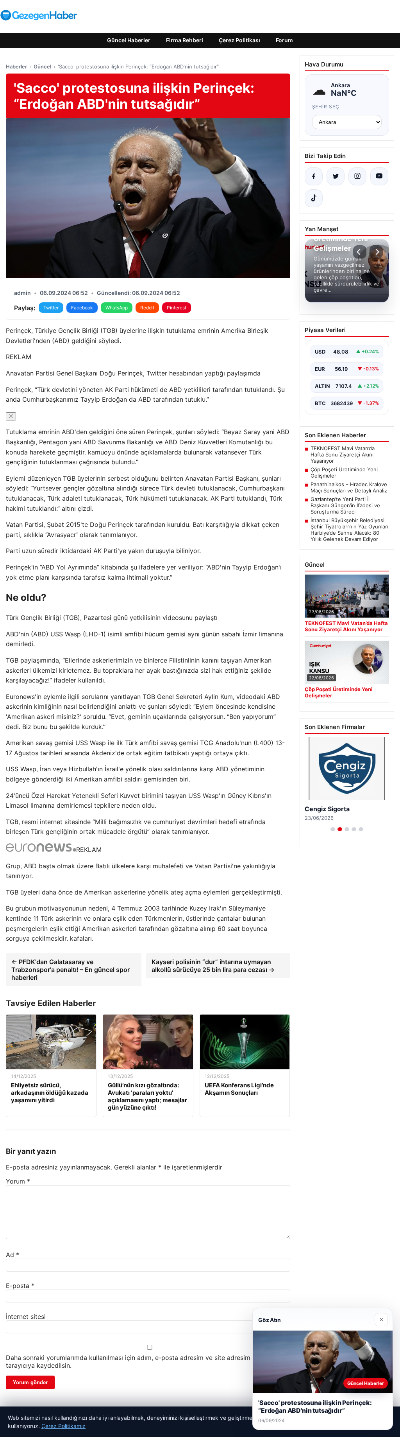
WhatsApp (116, 308)
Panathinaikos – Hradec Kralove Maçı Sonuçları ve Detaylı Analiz (349, 487)
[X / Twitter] (336, 176)
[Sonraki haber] (376, 252)
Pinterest (176, 308)
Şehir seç (326, 107)
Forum (284, 40)
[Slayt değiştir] (332, 829)
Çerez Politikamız (63, 1426)
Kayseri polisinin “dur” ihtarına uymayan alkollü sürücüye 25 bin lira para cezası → (213, 966)
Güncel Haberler (128, 40)
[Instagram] (357, 176)
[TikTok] (314, 198)
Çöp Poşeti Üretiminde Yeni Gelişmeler (344, 472)
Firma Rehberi (184, 40)
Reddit (147, 308)
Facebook (82, 308)
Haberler (16, 66)
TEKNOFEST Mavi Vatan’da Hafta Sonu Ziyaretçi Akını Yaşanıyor (343, 454)
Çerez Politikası (239, 40)
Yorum (18, 1181)
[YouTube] (379, 176)
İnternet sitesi (26, 1316)
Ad (12, 1255)
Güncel (42, 66)
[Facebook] (314, 176)
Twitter (51, 308)
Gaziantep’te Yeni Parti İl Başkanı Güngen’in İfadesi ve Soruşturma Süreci (345, 505)
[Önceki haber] (359, 252)
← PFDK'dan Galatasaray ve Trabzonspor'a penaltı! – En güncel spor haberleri (70, 969)
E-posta (20, 1286)
